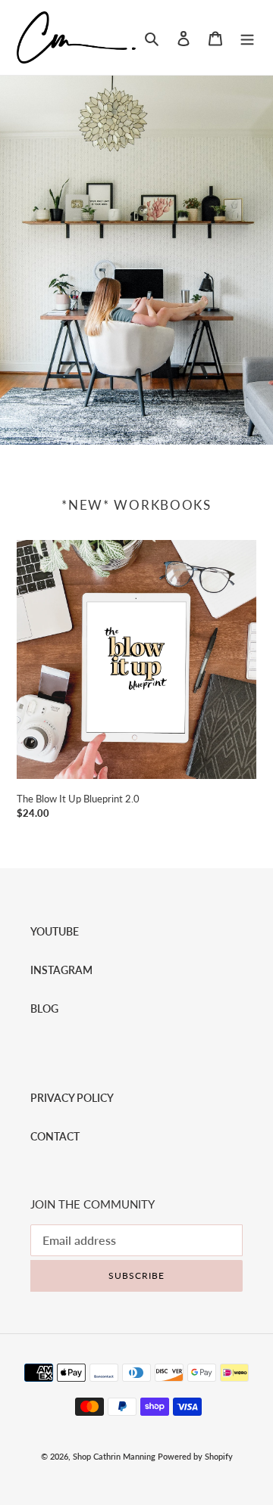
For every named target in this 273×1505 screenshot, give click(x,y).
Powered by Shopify (195, 1456)
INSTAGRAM (61, 970)
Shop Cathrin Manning (114, 1456)
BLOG (44, 1008)
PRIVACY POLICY (72, 1097)
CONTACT (55, 1136)
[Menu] (247, 38)
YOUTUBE (54, 931)
